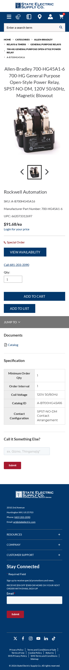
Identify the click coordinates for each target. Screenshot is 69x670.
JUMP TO (10, 322)
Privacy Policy (16, 649)
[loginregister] (50, 16)
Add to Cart (34, 296)
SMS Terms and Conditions (44, 655)
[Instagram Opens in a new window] (31, 638)
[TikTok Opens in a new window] (54, 638)
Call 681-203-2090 (16, 264)
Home (7, 39)
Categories (22, 39)
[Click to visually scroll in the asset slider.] (22, 172)
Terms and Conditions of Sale (41, 649)
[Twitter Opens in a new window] (15, 638)
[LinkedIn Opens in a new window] (46, 638)
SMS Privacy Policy (17, 655)
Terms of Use (18, 652)
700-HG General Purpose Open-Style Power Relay (34, 51)
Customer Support (20, 554)
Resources (14, 534)
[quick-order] (28, 16)
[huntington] (39, 16)
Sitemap (34, 658)
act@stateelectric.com (24, 521)
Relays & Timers (16, 44)
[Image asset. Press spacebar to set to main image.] (34, 172)
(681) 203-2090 (22, 517)
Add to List (19, 309)
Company (14, 544)
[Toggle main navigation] (9, 16)
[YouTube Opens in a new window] (38, 638)
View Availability (25, 252)
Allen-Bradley (43, 39)
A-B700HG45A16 (16, 57)
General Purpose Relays (45, 44)
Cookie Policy (35, 652)
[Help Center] (18, 16)
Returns (50, 652)
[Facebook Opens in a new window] (23, 638)
